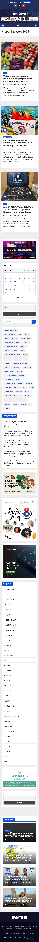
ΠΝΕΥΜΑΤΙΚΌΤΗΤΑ (11, 716)
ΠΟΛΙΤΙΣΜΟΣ (8, 726)
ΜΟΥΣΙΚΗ (19, 371)
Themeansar (29, 928)
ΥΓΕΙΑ (5, 73)
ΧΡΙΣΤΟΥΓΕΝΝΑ (26, 404)
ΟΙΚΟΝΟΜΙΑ (8, 696)
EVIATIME (19, 13)
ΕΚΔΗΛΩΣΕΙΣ (8, 645)
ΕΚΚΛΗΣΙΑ (17, 359)
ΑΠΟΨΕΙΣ (7, 605)
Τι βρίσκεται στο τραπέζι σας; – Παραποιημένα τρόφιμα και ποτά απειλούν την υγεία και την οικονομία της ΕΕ (18, 80)
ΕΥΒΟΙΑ (7, 363)
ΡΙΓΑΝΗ (6, 741)
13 (24, 282)
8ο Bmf (26, 334)
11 (15, 282)
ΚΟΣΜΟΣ (6, 681)
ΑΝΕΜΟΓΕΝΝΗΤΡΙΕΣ (11, 346)
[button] (33, 25)
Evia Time (23, 85)
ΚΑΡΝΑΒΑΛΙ (16, 367)
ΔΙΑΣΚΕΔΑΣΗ (8, 630)
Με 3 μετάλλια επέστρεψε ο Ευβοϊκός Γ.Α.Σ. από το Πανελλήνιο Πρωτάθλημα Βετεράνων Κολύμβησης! (18, 144)
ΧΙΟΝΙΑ (16, 404)
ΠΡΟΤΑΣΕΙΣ (8, 736)
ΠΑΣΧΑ (32, 387)
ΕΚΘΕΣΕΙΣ (8, 359)
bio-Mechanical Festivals (12, 342)
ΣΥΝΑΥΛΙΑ (8, 396)
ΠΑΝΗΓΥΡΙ (8, 387)
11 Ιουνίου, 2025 (11, 85)
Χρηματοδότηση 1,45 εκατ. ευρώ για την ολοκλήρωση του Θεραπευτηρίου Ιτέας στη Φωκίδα (18, 463)
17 (10, 285)
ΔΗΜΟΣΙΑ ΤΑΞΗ (9, 625)
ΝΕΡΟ (17, 379)
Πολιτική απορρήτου (29, 938)
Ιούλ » (22, 297)
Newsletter (24, 933)
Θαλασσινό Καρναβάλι (20, 363)
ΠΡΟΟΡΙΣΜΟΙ (8, 731)
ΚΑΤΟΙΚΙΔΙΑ (7, 671)
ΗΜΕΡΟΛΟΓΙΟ (17, 938)
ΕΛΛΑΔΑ (31, 933)
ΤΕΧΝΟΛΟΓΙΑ (8, 752)
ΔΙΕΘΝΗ (25, 355)
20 (24, 285)
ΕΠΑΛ (25, 359)
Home (6, 933)
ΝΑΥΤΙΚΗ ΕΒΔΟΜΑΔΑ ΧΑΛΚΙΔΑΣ (14, 375)
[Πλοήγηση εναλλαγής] (18, 25)
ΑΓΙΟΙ (5, 595)
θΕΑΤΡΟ (7, 408)
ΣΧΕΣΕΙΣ (6, 746)
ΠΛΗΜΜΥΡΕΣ (9, 392)
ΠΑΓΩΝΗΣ (29, 383)
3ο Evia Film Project (10, 330)
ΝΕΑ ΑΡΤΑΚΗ (8, 379)
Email (5, 795)
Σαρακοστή (17, 396)
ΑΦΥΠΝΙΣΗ (7, 610)
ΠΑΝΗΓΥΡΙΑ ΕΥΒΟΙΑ (20, 387)
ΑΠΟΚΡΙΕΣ (24, 346)
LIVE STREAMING (15, 933)
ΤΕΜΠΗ (27, 396)
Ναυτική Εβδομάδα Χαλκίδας (13, 383)
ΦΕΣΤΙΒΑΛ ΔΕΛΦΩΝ (20, 400)
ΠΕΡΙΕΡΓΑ (7, 711)
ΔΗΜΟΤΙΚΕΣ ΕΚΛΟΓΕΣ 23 (12, 355)
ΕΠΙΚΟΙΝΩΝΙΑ (8, 938)
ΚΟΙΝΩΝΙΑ (7, 676)
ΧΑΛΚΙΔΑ (7, 404)
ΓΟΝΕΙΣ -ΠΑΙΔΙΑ (9, 620)
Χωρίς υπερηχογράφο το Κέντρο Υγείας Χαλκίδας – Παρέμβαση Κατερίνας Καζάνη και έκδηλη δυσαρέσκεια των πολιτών (18, 211)
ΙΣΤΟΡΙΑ (6, 666)
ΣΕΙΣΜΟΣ (19, 392)
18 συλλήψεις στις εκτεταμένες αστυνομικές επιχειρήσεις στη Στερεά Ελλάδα (17, 424)
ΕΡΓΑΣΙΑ (6, 660)
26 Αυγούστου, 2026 (14, 839)
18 (15, 285)
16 (6, 285)
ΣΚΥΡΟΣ (27, 392)
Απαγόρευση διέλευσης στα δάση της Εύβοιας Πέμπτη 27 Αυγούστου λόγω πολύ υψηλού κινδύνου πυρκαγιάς (17, 433)
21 (29, 285)
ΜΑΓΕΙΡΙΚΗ (7, 686)
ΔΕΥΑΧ (22, 350)
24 (10, 289)
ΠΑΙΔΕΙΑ (6, 701)
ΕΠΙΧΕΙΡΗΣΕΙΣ (8, 655)
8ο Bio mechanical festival (13, 334)
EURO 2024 (14, 338)
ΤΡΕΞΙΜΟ (7, 400)
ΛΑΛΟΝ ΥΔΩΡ (27, 367)
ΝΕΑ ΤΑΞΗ (7, 691)
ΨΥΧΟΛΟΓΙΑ (8, 762)
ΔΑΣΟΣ (14, 350)
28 (29, 289)
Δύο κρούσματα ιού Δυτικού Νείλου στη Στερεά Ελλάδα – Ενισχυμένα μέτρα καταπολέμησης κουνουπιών (18, 454)
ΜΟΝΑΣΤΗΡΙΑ (9, 371)
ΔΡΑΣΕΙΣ (6, 640)
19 (19, 285)
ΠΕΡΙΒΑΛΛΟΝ (8, 706)
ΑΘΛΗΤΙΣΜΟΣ (7, 137)
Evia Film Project (26, 338)
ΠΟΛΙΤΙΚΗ (7, 721)
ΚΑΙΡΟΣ (7, 367)
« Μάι (16, 297)
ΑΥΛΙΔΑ (7, 350)
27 (24, 289)
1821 (6, 338)
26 (20, 289)
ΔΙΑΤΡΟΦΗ (7, 635)
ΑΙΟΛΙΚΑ (26, 342)
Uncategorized (8, 590)
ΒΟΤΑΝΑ (6, 615)
